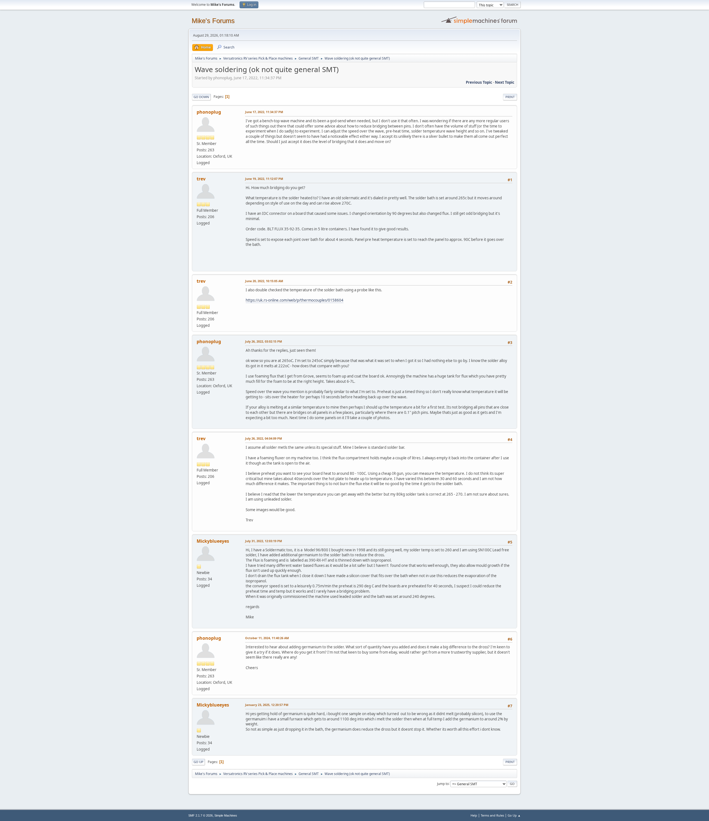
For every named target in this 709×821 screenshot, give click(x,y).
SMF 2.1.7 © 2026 (200, 815)
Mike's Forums (213, 20)
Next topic (504, 82)
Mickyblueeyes (213, 541)
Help (474, 815)
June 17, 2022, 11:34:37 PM (264, 112)
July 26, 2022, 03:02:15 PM (263, 341)
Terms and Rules (492, 815)
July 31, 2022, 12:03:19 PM (263, 541)
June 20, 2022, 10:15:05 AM (264, 281)
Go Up (198, 762)
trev (201, 179)
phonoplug (209, 112)
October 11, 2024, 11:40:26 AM (267, 638)
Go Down (201, 97)
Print (510, 97)
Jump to (443, 783)
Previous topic (479, 82)
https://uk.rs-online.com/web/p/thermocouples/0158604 (294, 300)
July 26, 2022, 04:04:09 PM (263, 438)
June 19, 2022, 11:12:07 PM (264, 179)
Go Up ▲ (514, 815)
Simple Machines (225, 815)
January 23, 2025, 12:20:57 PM (266, 705)
